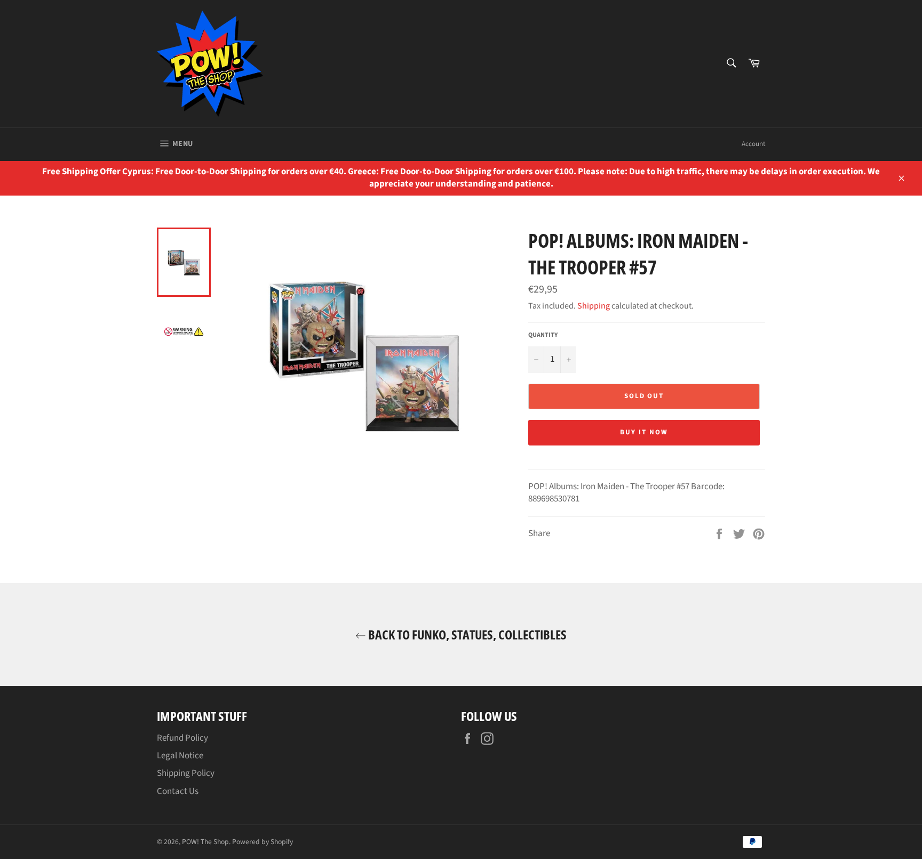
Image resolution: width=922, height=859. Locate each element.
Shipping (593, 306)
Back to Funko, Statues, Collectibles (466, 634)
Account (753, 144)
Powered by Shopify (262, 842)
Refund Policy (182, 738)
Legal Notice (180, 755)
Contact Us (177, 791)
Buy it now (644, 432)
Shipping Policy (185, 773)
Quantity (543, 335)
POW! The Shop (205, 842)
